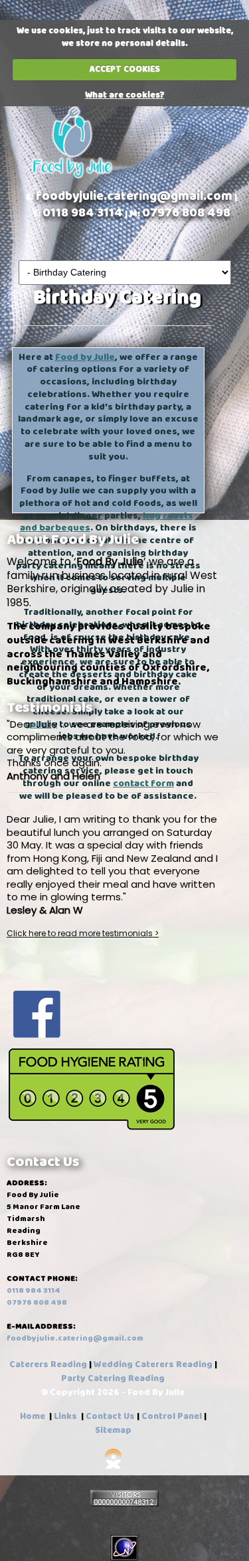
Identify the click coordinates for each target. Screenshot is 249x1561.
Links (65, 1416)
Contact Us (110, 1416)
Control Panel (171, 1416)
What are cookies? (125, 95)
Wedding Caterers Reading (154, 1364)
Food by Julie (85, 357)
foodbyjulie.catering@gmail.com (134, 196)
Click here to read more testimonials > (83, 933)
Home (32, 1416)
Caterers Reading (49, 1364)
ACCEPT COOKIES (125, 69)
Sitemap (113, 1430)
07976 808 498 (186, 213)
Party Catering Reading (113, 1378)
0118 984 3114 (82, 213)
